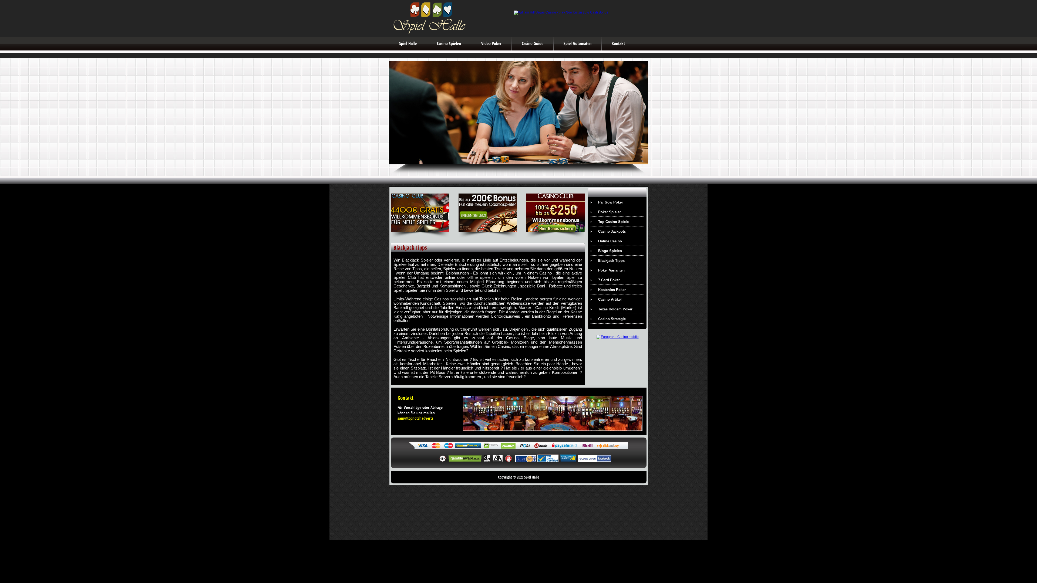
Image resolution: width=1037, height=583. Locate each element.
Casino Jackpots (612, 231)
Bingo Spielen (610, 251)
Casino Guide (532, 43)
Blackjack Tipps (611, 261)
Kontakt (618, 43)
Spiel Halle (408, 43)
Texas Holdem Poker (615, 309)
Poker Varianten (611, 270)
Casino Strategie (612, 319)
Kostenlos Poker (612, 290)
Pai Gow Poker (610, 202)
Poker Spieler (609, 212)
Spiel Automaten (577, 43)
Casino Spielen (449, 43)
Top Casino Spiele (613, 222)
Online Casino (610, 241)
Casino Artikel (610, 299)
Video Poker (491, 43)
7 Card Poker (609, 280)
